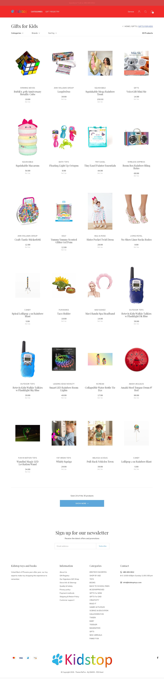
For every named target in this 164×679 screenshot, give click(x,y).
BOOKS (92, 583)
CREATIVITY (94, 600)
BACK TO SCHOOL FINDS (99, 586)
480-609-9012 (128, 572)
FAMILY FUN (94, 638)
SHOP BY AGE (95, 576)
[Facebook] (157, 658)
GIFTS (134, 26)
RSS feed (99, 672)
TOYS (92, 579)
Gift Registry (52, 11)
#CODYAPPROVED (97, 589)
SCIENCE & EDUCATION (99, 610)
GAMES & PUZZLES (97, 607)
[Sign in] (139, 11)
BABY (92, 621)
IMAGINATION (95, 628)
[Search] (145, 11)
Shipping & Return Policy (69, 596)
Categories (37, 11)
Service (131, 11)
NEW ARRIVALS (96, 635)
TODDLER (93, 624)
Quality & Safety (66, 586)
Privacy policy (65, 589)
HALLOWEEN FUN (97, 614)
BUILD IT (93, 603)
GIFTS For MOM (96, 593)
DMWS (92, 672)
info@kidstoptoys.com (132, 582)
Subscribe (102, 546)
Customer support (67, 600)
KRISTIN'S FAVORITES (98, 572)
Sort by (51, 33)
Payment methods (67, 593)
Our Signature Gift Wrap (69, 579)
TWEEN (93, 617)
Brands (35, 33)
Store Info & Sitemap (68, 583)
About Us (63, 572)
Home (127, 26)
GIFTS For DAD (95, 596)
